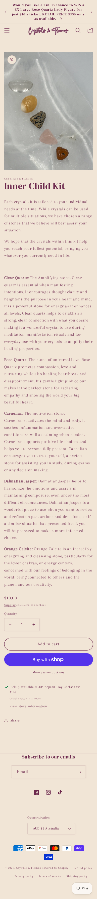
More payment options (48, 672)
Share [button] (15, 720)
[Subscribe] (79, 771)
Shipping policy (77, 876)
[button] (7, 30)
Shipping (10, 605)
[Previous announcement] (5, 11)
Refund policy (83, 868)
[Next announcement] (91, 11)
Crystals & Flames (28, 868)
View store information (28, 706)
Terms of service (50, 876)
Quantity (10, 613)
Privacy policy (24, 876)
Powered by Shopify (55, 868)
